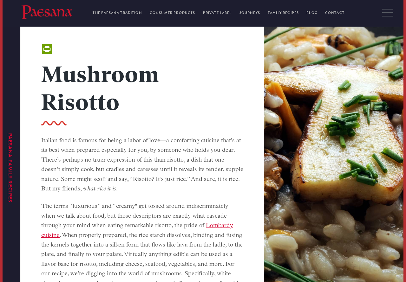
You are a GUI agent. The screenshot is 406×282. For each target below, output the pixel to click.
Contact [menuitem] (334, 13)
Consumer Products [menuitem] (172, 13)
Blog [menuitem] (312, 13)
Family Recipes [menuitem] (283, 13)
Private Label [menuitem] (217, 13)
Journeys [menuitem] (249, 13)
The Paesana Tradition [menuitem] (117, 13)
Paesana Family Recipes (10, 167)
